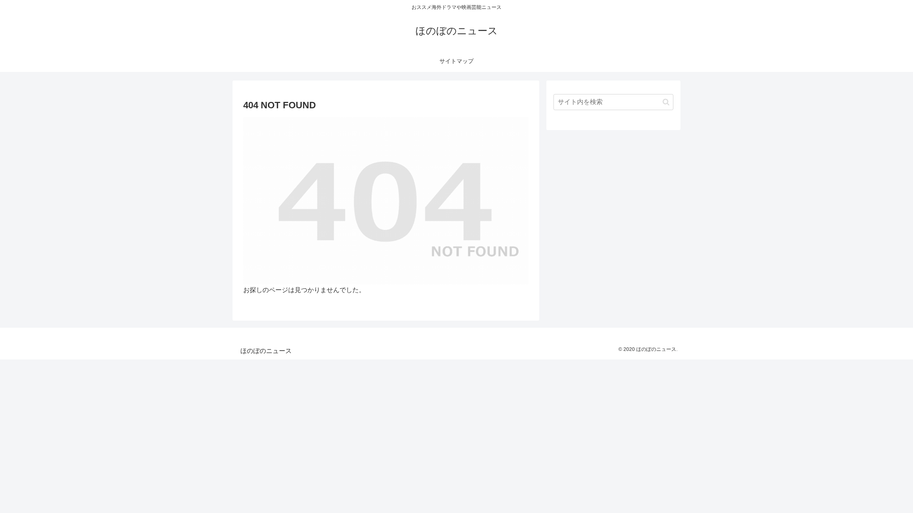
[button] (666, 102)
